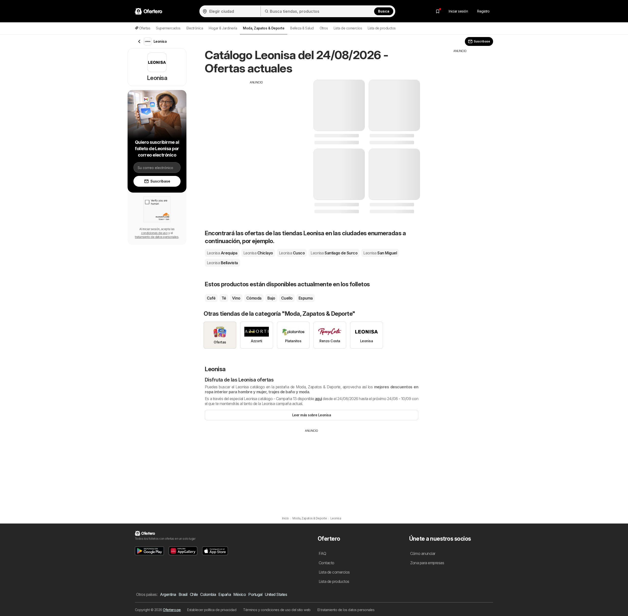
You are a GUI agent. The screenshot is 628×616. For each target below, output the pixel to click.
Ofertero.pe (172, 610)
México (239, 594)
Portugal (255, 594)
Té (224, 298)
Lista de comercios (348, 28)
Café (211, 298)
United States (276, 594)
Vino (236, 298)
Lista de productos (382, 28)
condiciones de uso (154, 233)
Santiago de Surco (334, 252)
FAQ (322, 553)
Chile (194, 594)
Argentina (168, 594)
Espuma (306, 298)
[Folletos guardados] (437, 11)
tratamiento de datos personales (156, 237)
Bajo (271, 298)
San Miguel (380, 252)
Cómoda (254, 298)
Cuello (287, 298)
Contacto (326, 562)
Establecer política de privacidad (211, 610)
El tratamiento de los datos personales (346, 610)
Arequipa (222, 252)
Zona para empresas (427, 562)
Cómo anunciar (422, 553)
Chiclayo (258, 252)
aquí (318, 398)
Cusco (292, 252)
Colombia (208, 594)
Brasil (183, 594)
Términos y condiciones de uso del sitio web (276, 610)
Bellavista (222, 262)
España (224, 594)
